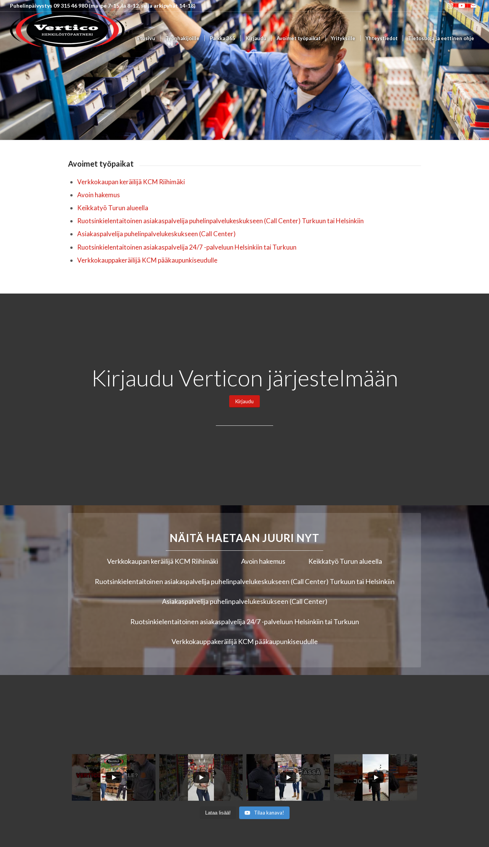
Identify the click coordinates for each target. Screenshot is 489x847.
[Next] (482, 70)
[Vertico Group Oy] (67, 38)
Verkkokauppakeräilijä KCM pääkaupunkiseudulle (147, 260)
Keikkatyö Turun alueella (112, 208)
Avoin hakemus (98, 195)
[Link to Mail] (473, 5)
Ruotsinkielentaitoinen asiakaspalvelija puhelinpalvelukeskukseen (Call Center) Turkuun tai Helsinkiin (220, 221)
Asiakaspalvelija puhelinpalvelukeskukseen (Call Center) (156, 234)
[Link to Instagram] (450, 5)
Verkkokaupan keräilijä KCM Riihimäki (131, 182)
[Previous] (6, 70)
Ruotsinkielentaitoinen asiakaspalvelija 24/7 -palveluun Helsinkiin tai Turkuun (186, 247)
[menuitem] (146, 38)
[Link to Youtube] (461, 5)
